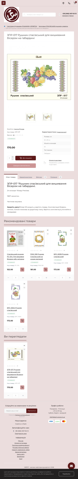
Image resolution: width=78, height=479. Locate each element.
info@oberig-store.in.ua (57, 417)
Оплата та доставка (55, 160)
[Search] (24, 15)
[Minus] (13, 159)
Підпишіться (32, 410)
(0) (14, 135)
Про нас (20, 441)
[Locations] (63, 3)
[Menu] (4, 3)
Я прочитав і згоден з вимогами (22, 415)
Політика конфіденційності (22, 415)
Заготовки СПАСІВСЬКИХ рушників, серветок (53, 26)
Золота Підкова (19, 129)
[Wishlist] (24, 233)
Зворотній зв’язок (20, 452)
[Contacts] (69, 3)
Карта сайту (20, 454)
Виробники (20, 456)
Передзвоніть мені (21, 433)
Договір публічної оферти (20, 447)
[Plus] (13, 157)
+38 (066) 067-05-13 (69, 13)
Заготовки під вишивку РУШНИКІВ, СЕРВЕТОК (22, 26)
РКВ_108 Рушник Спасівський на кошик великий (37, 256)
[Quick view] (24, 230)
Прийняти (66, 474)
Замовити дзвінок (68, 15)
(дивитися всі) (61, 132)
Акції (20, 459)
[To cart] (22, 269)
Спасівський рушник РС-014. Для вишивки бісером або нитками (15, 256)
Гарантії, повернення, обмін (21, 450)
